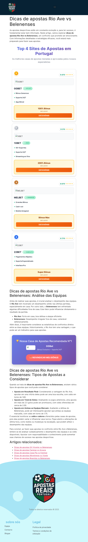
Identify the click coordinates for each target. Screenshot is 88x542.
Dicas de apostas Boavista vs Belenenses (32, 458)
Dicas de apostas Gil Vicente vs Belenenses (33, 447)
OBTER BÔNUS (44, 115)
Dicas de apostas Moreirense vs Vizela (31, 455)
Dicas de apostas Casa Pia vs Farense (30, 453)
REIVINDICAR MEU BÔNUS (45, 357)
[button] (55, 7)
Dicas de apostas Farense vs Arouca (30, 450)
